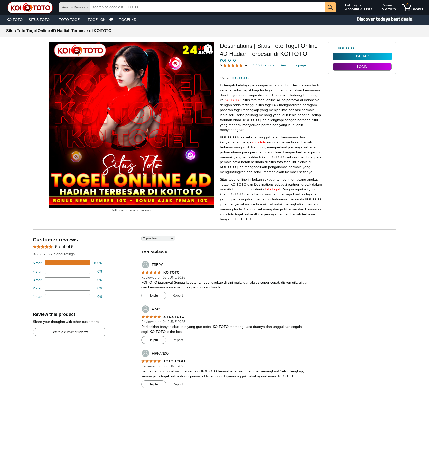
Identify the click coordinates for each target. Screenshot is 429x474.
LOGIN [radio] (362, 67)
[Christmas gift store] (379, 20)
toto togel (272, 189)
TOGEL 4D (127, 20)
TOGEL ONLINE (100, 20)
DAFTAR (362, 56)
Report (177, 295)
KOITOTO (15, 20)
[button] (208, 48)
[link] (335, 48)
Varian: (226, 78)
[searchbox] (207, 7)
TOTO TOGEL (70, 20)
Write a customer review (70, 332)
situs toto (259, 142)
